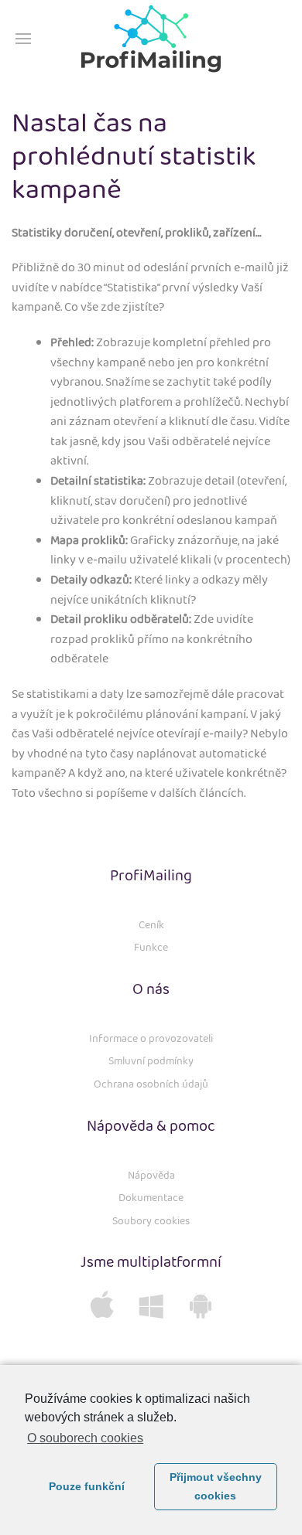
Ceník (151, 925)
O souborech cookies (85, 1438)
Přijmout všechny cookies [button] (216, 1486)
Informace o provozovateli (151, 1038)
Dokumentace (151, 1198)
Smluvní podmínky (151, 1061)
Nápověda (151, 1175)
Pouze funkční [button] (87, 1486)
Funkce (151, 947)
